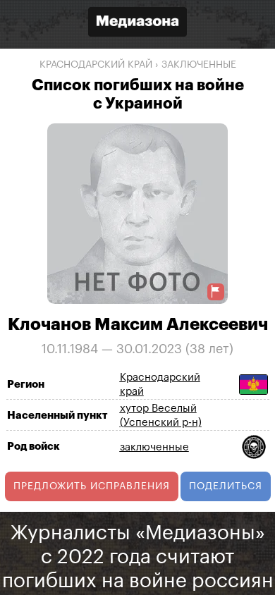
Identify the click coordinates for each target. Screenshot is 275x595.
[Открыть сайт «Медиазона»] (137, 23)
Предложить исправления (91, 486)
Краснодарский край (95, 65)
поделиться (225, 486)
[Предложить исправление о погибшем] (216, 291)
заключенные (198, 65)
